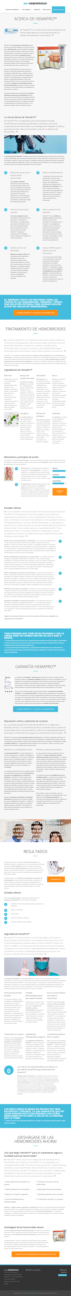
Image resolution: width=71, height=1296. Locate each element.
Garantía (37, 9)
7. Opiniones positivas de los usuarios (49, 1194)
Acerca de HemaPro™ (12, 9)
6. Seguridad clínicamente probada (48, 1189)
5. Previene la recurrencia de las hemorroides (47, 1183)
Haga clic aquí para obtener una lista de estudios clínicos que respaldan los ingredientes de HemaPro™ (31, 617)
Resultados (47, 9)
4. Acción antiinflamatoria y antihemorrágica (14, 1200)
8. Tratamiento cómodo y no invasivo (49, 1199)
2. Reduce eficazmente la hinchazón (17, 1189)
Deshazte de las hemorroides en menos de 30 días (35, 1254)
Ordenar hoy (59, 492)
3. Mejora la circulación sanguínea (16, 1194)
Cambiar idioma (62, 1275)
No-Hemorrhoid (31, 1293)
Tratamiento (26, 9)
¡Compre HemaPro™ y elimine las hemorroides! (35, 313)
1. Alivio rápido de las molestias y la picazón (17, 1183)
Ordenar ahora (58, 9)
